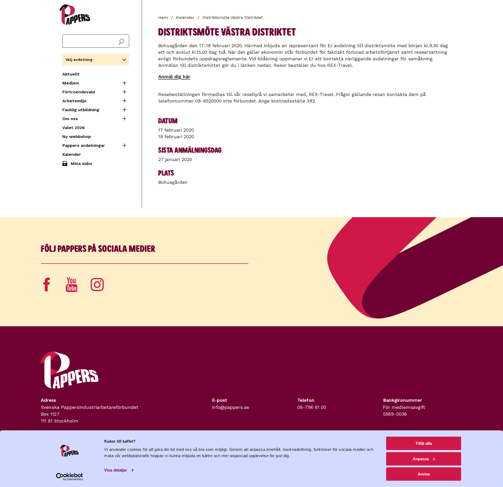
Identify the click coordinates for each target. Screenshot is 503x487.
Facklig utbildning (80, 109)
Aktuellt (71, 74)
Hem (163, 17)
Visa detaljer (115, 470)
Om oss (70, 118)
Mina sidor (81, 163)
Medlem (70, 83)
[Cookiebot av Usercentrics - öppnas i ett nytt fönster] (69, 477)
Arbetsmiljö (74, 100)
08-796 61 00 (311, 407)
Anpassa (421, 459)
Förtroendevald (78, 91)
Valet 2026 (73, 127)
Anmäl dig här (174, 76)
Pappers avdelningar (83, 145)
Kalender (71, 154)
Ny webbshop (76, 136)
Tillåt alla (423, 443)
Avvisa (424, 474)
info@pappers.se (230, 407)
